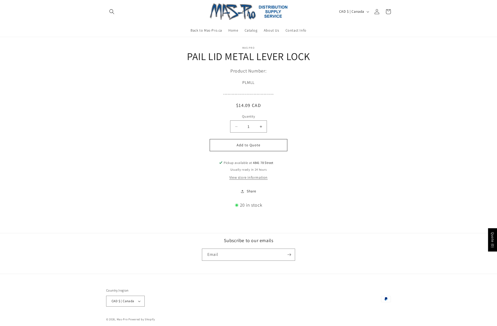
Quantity (248, 116)
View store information (248, 177)
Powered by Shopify (141, 319)
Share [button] (251, 191)
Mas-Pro (122, 319)
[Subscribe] (289, 255)
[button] (112, 11)
